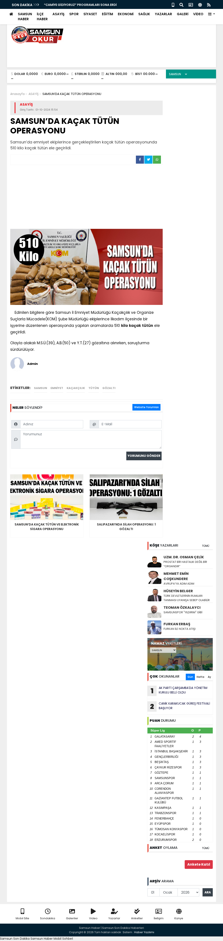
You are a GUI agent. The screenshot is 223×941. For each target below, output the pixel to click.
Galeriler (72, 918)
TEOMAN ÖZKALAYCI (182, 607)
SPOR (74, 14)
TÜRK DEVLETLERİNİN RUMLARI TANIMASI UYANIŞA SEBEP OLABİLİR (187, 598)
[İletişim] (190, 4)
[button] (211, 14)
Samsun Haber (41, 938)
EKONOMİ (125, 14)
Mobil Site (22, 918)
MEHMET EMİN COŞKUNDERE (176, 576)
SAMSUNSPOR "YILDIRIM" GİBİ (183, 612)
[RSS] (209, 4)
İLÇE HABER (42, 16)
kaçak (135, 325)
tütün (147, 325)
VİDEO (198, 14)
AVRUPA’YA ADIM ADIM (179, 584)
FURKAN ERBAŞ (177, 624)
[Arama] (181, 4)
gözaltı (108, 388)
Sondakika (47, 918)
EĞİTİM (107, 14)
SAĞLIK (144, 14)
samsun (40, 388)
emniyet (57, 388)
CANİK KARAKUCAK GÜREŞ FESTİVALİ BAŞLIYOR (180, 706)
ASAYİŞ (58, 14)
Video (93, 918)
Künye (178, 918)
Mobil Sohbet (63, 938)
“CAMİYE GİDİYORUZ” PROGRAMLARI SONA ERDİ (80, 5)
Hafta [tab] (200, 677)
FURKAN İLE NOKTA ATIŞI (180, 629)
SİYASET (90, 14)
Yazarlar (114, 918)
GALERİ (182, 14)
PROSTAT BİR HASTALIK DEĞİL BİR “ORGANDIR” (185, 564)
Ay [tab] (209, 677)
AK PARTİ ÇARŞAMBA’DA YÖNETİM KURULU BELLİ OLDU (179, 691)
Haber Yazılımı (144, 932)
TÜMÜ (205, 546)
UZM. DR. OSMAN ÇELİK (184, 557)
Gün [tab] (190, 677)
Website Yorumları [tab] (146, 407)
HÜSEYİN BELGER (178, 591)
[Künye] (200, 4)
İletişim (159, 918)
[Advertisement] (86, 197)
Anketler (137, 918)
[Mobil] (173, 4)
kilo (124, 325)
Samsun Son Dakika (15, 938)
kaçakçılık (76, 388)
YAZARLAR (163, 14)
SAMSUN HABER (25, 16)
